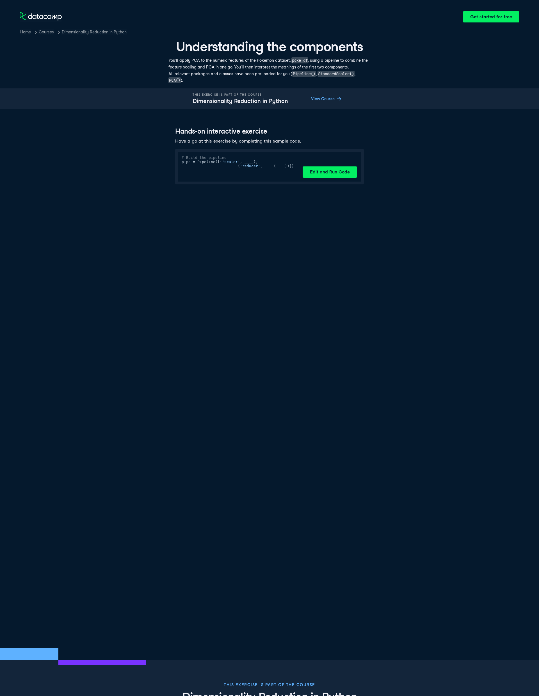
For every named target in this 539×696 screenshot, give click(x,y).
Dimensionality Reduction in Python (94, 32)
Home (25, 32)
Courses (46, 32)
